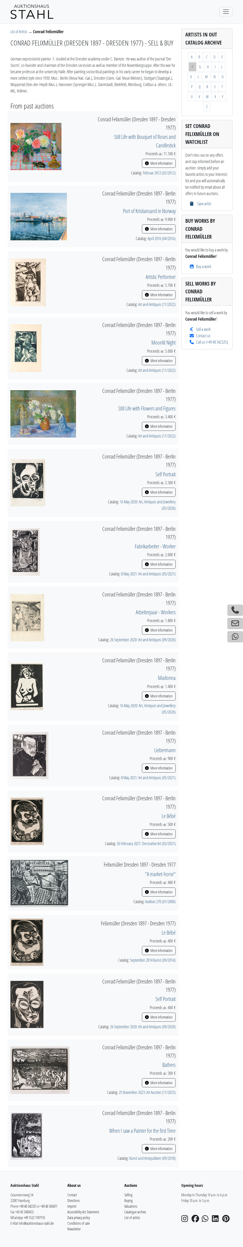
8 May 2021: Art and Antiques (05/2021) (148, 574)
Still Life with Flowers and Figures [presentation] (147, 408)
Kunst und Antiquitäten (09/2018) (152, 1158)
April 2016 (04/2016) (162, 238)
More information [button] (161, 163)
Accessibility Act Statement (83, 1212)
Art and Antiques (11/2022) (157, 304)
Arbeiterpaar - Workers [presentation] (156, 612)
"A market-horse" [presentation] (160, 874)
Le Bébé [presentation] (169, 816)
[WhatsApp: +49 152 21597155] (235, 636)
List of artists (132, 1217)
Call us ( (201, 342)
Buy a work (203, 266)
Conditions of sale (78, 1223)
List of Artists (19, 31)
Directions (73, 1200)
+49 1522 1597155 (34, 1217)
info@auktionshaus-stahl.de (36, 1223)
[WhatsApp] (206, 1220)
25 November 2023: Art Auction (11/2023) (147, 1092)
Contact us (203, 335)
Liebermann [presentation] (165, 750)
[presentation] (35, 146)
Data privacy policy (78, 1217)
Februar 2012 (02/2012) (159, 173)
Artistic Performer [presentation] (161, 277)
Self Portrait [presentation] (165, 474)
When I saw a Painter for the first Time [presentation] (142, 1130)
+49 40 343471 (48, 1206)
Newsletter (74, 1229)
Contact (72, 1194)
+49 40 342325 (217, 342)
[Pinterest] (227, 1220)
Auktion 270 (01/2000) (160, 901)
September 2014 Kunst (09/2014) (153, 960)
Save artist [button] (203, 203)
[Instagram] (186, 1220)
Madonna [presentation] (167, 678)
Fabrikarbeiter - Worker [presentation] (155, 546)
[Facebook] (196, 1220)
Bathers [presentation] (169, 1065)
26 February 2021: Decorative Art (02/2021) (146, 843)
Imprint (71, 1206)
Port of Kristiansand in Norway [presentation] (149, 211)
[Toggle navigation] (226, 11)
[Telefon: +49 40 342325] (235, 610)
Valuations (130, 1206)
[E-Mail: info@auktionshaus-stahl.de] (235, 623)
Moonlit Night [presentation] (163, 342)
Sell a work (203, 329)
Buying (128, 1200)
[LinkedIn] (216, 1220)
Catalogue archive (135, 1212)
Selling (128, 1194)
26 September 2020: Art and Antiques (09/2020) (143, 639)
